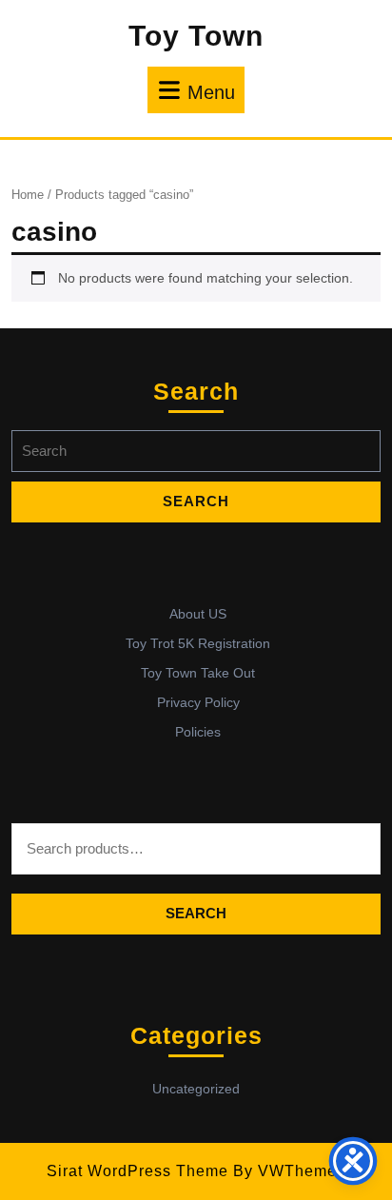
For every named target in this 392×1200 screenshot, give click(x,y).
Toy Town (196, 35)
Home (27, 194)
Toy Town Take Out (198, 672)
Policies (198, 731)
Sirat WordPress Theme (137, 1171)
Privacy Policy (198, 702)
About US (197, 613)
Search (196, 913)
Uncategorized (196, 1088)
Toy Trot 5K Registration (198, 643)
